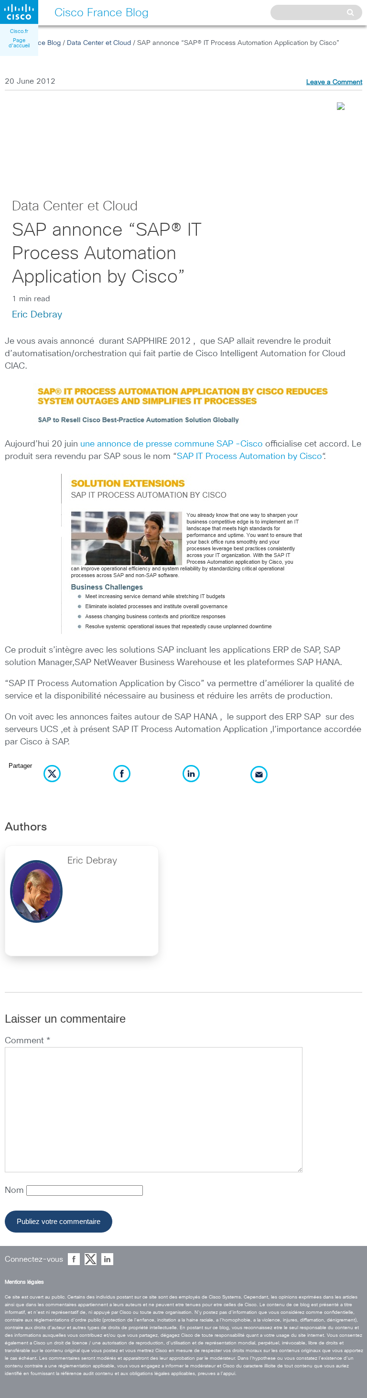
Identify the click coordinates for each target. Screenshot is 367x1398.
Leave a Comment (334, 82)
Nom (15, 1190)
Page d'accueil (19, 43)
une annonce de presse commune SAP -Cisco (171, 444)
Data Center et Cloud (99, 43)
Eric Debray (37, 314)
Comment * (27, 1041)
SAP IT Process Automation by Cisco (249, 456)
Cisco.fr (19, 31)
